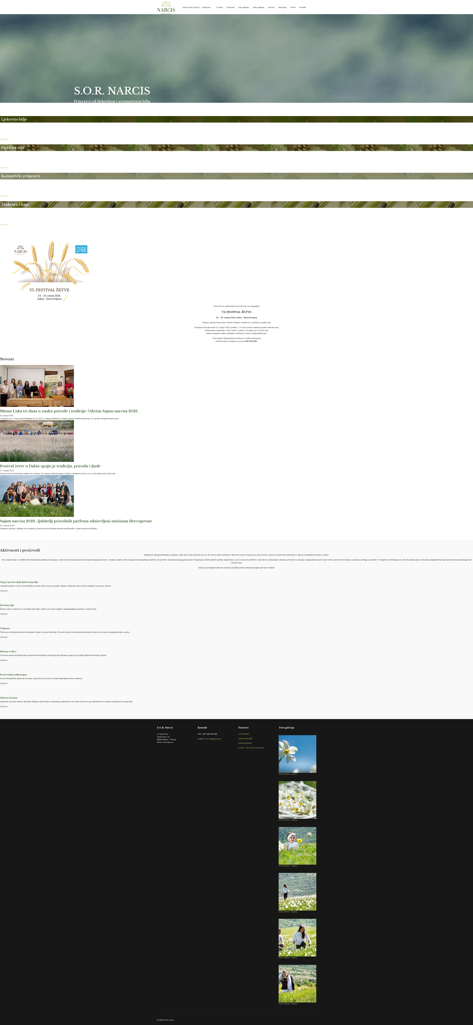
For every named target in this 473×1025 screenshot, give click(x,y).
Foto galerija (243, 7)
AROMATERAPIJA (245, 743)
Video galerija (258, 7)
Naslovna (206, 7)
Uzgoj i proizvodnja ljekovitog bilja (19, 582)
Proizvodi (230, 7)
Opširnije (4, 139)
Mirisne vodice (8, 651)
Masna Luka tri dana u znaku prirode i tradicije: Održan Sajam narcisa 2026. (69, 411)
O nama (219, 7)
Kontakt (302, 7)
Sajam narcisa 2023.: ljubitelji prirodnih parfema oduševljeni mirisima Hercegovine (76, 521)
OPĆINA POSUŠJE (245, 739)
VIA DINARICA (244, 734)
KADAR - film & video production (251, 748)
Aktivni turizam (8, 698)
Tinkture (5, 628)
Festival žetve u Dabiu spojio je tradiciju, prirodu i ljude (50, 466)
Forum (293, 7)
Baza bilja (282, 7)
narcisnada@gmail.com (212, 739)
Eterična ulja (7, 605)
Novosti (271, 7)
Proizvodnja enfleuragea (13, 674)
